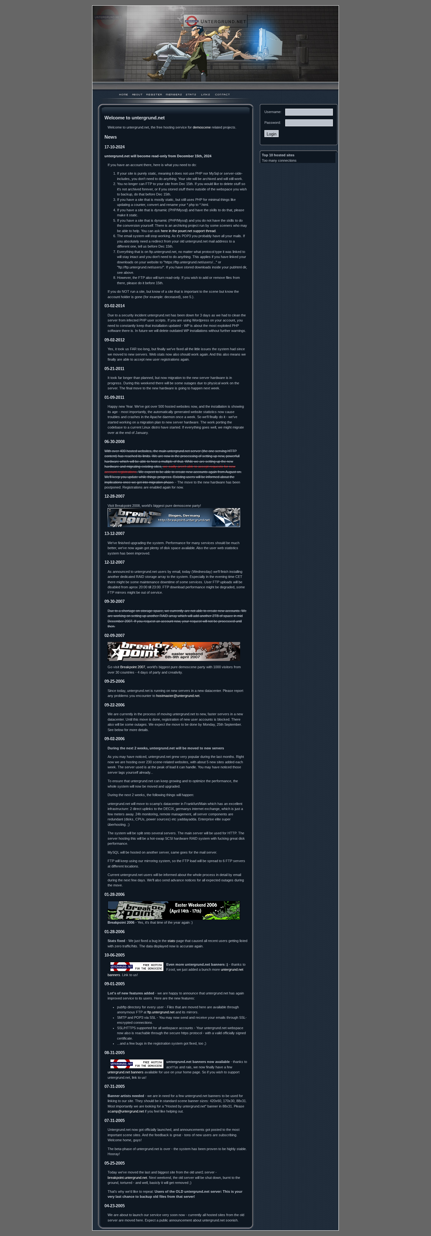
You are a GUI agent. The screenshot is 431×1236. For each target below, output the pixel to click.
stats (171, 941)
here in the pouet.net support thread (188, 231)
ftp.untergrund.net (160, 1012)
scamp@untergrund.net (126, 1111)
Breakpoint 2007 (132, 667)
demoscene (202, 127)
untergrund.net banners (126, 1072)
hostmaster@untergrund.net (177, 696)
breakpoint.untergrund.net (127, 1177)
